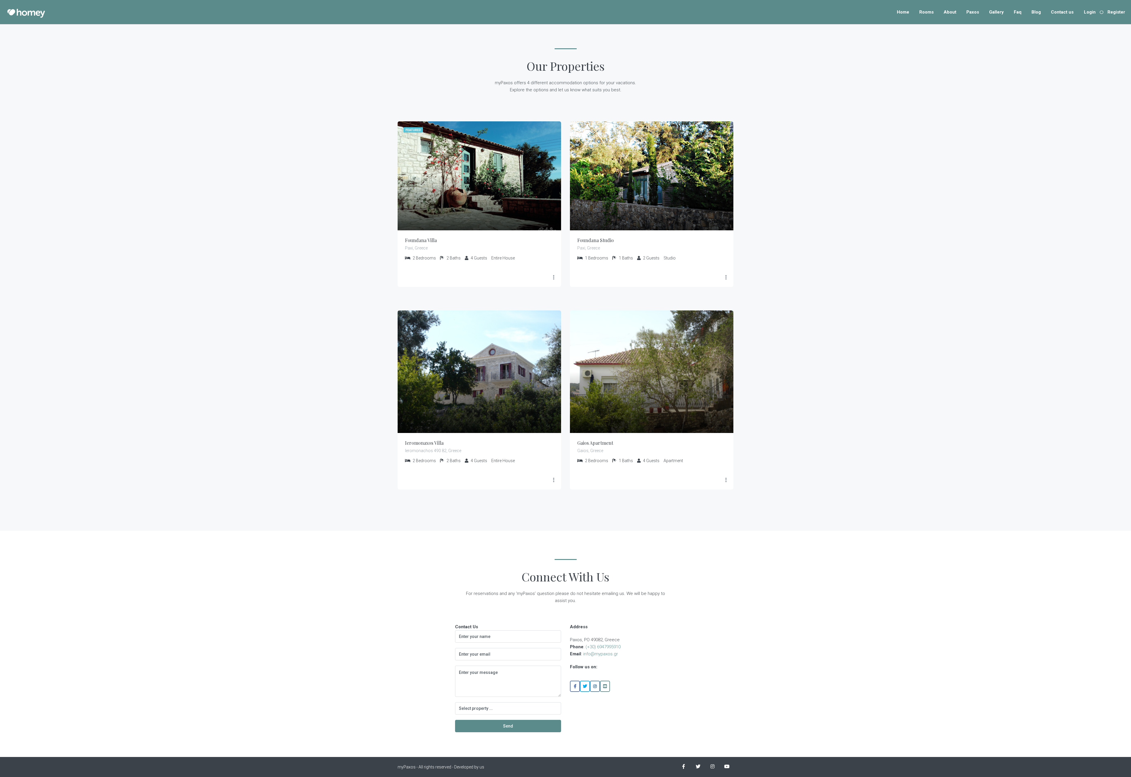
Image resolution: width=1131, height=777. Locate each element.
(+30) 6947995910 (603, 646)
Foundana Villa (421, 240)
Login (1090, 12)
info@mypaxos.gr (600, 654)
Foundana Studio (595, 240)
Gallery (996, 12)
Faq (1017, 12)
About (950, 12)
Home (903, 12)
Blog (1036, 12)
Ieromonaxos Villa (424, 443)
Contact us (1062, 12)
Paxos (972, 12)
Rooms (926, 12)
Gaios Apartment (595, 443)
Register (1116, 12)
